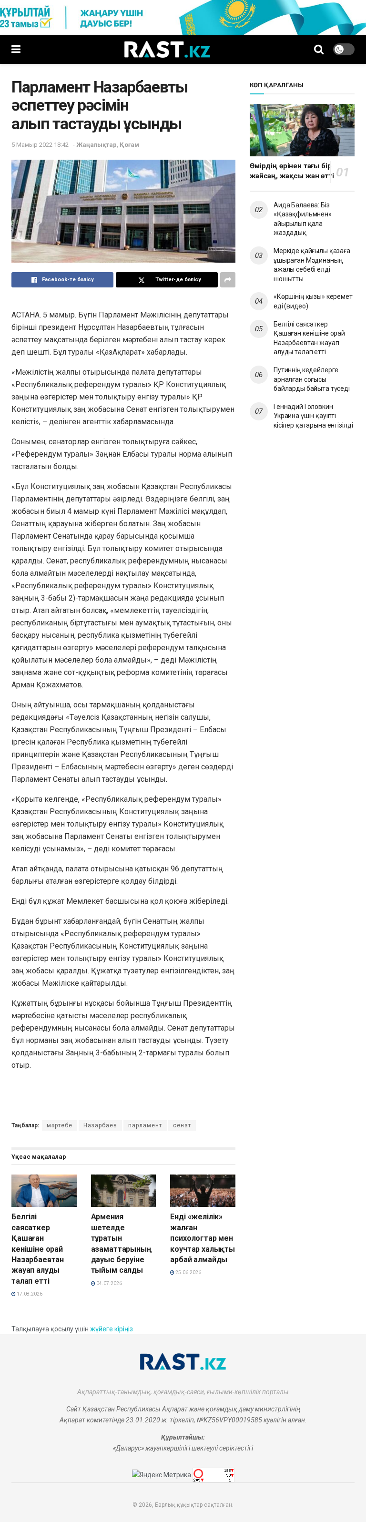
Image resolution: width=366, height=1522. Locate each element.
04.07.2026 (108, 1283)
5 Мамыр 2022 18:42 (40, 144)
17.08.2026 (29, 1294)
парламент (145, 1125)
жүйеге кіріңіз (111, 1329)
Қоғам (129, 144)
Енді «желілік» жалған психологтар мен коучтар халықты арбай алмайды (202, 1238)
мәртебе (59, 1125)
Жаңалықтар (96, 144)
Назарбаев (100, 1125)
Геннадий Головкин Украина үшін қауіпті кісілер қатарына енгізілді (313, 416)
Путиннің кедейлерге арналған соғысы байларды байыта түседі (312, 379)
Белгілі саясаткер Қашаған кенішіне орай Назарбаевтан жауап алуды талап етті (37, 1248)
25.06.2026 (187, 1272)
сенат (182, 1125)
